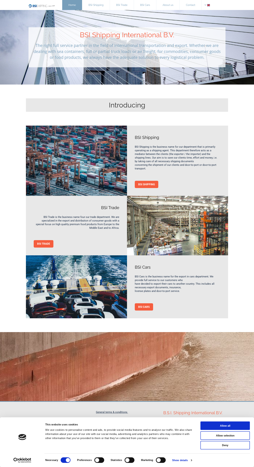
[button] (146, 184)
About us (168, 5)
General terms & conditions (112, 412)
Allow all (225, 425)
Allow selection (225, 435)
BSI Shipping (96, 5)
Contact (190, 5)
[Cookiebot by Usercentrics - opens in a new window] (22, 460)
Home (72, 5)
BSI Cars (145, 5)
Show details (180, 460)
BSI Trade (122, 5)
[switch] (99, 460)
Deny (225, 445)
